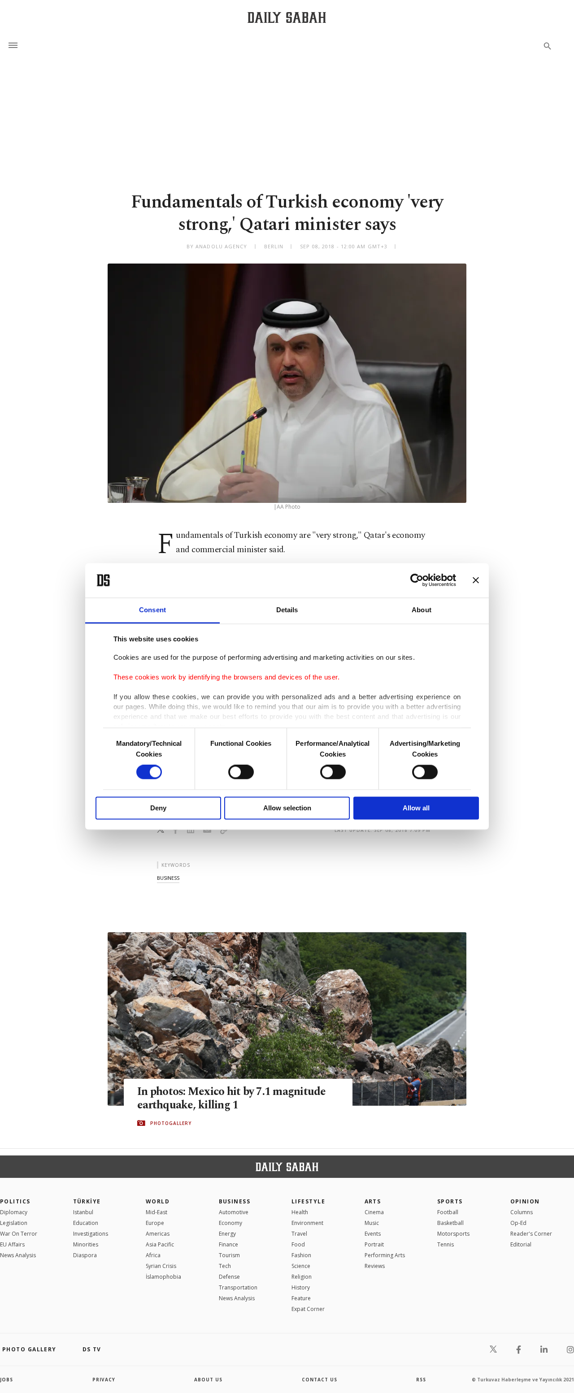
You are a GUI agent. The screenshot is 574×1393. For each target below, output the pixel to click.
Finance (228, 1244)
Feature (301, 1298)
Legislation (13, 1223)
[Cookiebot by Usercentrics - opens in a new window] (417, 580)
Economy (230, 1223)
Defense (229, 1277)
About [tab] (421, 610)
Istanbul (83, 1212)
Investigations (90, 1233)
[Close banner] (476, 580)
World (158, 1201)
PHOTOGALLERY (170, 1123)
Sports (450, 1201)
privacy (103, 1379)
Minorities (85, 1244)
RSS (421, 1379)
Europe (155, 1223)
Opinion (525, 1201)
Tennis (445, 1244)
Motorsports (453, 1233)
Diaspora (85, 1255)
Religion (301, 1277)
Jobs (6, 1379)
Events (373, 1233)
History (300, 1287)
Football (447, 1212)
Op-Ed (518, 1223)
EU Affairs (12, 1244)
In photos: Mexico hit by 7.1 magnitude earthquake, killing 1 (231, 1098)
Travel (299, 1233)
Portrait (374, 1244)
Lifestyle (308, 1201)
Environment (307, 1223)
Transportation (238, 1287)
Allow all (416, 808)
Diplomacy (13, 1212)
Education (85, 1223)
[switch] (241, 772)
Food (298, 1244)
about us (208, 1379)
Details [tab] (287, 610)
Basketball (450, 1223)
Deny (158, 808)
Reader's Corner (531, 1233)
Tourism (229, 1255)
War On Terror (18, 1233)
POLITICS (15, 1201)
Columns (521, 1212)
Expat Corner (308, 1309)
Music (372, 1223)
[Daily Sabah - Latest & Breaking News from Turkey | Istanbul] (287, 17)
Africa (153, 1255)
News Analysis (18, 1255)
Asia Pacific (160, 1244)
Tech (225, 1266)
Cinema (374, 1212)
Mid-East (156, 1212)
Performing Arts (385, 1255)
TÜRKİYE (87, 1201)
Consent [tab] (152, 610)
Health (299, 1212)
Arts (373, 1201)
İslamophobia (163, 1277)
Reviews (375, 1266)
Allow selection (287, 808)
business (168, 877)
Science (300, 1266)
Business (235, 1201)
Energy (227, 1233)
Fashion (301, 1255)
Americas (158, 1233)
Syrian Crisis (161, 1266)
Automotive (233, 1212)
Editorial (520, 1244)
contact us (319, 1379)
